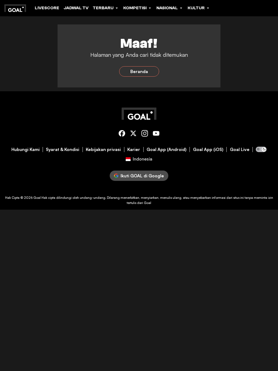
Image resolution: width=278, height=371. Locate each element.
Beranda (139, 71)
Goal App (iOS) (208, 149)
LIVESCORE (47, 7)
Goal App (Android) (167, 149)
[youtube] (156, 134)
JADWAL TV (76, 7)
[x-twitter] (133, 134)
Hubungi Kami (25, 149)
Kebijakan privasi (103, 149)
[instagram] (144, 134)
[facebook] (122, 134)
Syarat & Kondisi (62, 149)
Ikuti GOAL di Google (142, 175)
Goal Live (239, 149)
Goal (37, 198)
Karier (133, 149)
